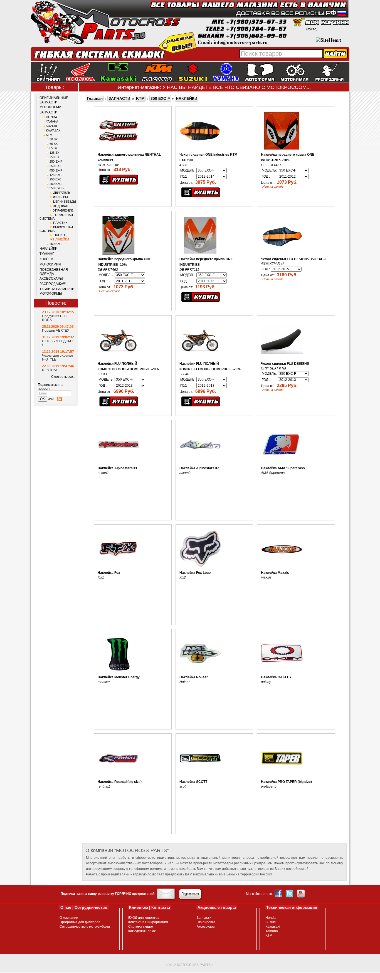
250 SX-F (56, 161)
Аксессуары (206, 927)
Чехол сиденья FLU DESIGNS (285, 364)
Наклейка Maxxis (275, 573)
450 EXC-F (57, 243)
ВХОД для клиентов (143, 918)
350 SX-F (56, 166)
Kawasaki (272, 927)
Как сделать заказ (142, 931)
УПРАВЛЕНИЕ (63, 210)
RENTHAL (50, 370)
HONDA (51, 117)
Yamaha (271, 931)
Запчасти (204, 918)
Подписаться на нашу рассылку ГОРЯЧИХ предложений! (108, 894)
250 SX (54, 157)
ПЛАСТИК (60, 222)
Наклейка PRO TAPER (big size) (286, 782)
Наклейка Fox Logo (195, 573)
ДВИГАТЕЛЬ (61, 192)
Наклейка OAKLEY (276, 677)
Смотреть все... (63, 377)
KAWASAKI (53, 130)
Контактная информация (148, 922)
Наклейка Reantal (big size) (120, 782)
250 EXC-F (57, 183)
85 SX (54, 148)
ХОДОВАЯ (60, 206)
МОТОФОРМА (50, 107)
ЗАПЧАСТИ (49, 112)
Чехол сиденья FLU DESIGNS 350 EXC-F (294, 259)
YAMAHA (52, 121)
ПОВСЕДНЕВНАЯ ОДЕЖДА (54, 272)
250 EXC (55, 179)
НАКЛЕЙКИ (61, 239)
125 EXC (55, 175)
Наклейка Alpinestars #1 (117, 468)
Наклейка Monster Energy (119, 677)
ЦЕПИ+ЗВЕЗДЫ (64, 201)
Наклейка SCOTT (193, 782)
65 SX (54, 143)
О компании (69, 918)
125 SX (54, 152)
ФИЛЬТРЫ (60, 197)
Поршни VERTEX (55, 330)
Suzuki (270, 922)
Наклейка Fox (109, 573)
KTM (49, 134)
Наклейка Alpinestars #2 (199, 468)
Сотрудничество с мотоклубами (85, 927)
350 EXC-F (57, 188)
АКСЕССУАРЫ (51, 279)
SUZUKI (51, 126)
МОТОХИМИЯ (50, 264)
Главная (95, 98)
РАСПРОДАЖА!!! (53, 284)
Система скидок (140, 927)
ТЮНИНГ (59, 235)
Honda (270, 918)
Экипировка (206, 922)
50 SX (54, 139)
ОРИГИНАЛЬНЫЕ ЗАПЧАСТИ (54, 100)
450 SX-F (56, 170)
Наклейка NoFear (193, 677)
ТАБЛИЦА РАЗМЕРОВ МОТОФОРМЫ (57, 291)
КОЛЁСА (46, 259)
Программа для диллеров (80, 922)
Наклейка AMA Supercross (283, 468)
